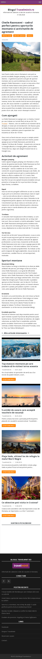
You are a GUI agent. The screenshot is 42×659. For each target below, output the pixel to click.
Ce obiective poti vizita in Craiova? (20, 502)
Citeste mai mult (9, 379)
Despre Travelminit (8, 631)
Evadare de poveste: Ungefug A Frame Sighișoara (19, 617)
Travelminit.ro (6, 370)
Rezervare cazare (8, 636)
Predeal (4, 123)
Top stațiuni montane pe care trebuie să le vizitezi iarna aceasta (20, 365)
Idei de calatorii (19, 36)
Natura (29, 36)
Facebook (5, 627)
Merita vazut (7, 36)
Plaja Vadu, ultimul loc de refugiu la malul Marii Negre (20, 457)
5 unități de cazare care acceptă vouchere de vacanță (18, 411)
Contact (4, 640)
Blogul (21, 9)
